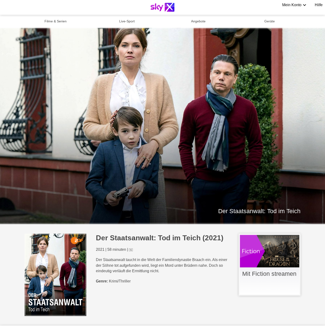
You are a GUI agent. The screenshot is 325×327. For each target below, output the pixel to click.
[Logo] (162, 7)
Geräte (269, 21)
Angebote (198, 21)
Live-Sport (127, 21)
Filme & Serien (55, 21)
